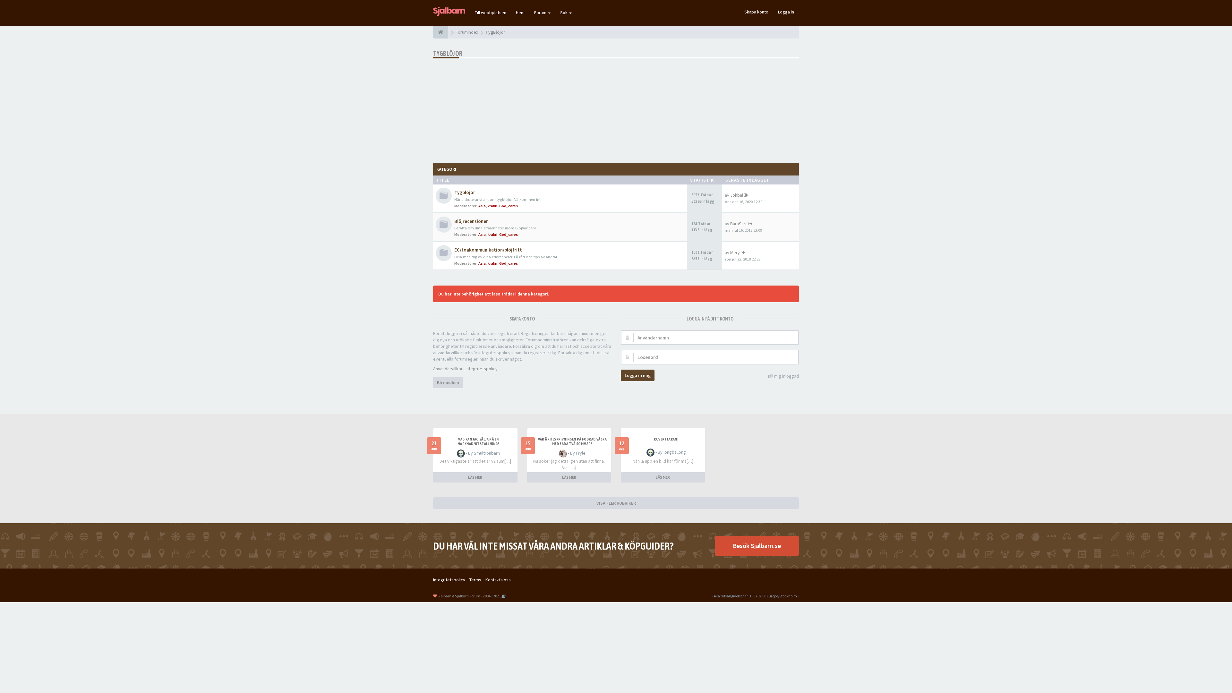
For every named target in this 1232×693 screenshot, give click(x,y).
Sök (564, 12)
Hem (520, 12)
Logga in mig (638, 375)
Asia (482, 205)
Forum (540, 12)
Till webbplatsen (490, 12)
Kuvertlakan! (666, 439)
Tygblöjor (464, 192)
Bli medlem (448, 382)
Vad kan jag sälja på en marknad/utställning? (479, 441)
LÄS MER (475, 477)
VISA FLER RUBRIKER (616, 503)
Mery (735, 252)
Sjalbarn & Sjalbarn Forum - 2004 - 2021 (469, 596)
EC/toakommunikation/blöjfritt (488, 250)
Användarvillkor (448, 369)
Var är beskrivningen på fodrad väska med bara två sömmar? (572, 441)
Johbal (736, 195)
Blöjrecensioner (471, 221)
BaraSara (739, 224)
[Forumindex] (440, 32)
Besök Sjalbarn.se (757, 546)
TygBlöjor (448, 53)
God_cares (508, 205)
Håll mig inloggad (782, 376)
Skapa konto (756, 12)
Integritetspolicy (482, 369)
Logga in (786, 12)
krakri (492, 205)
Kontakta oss (498, 580)
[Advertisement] (616, 106)
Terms (475, 580)
